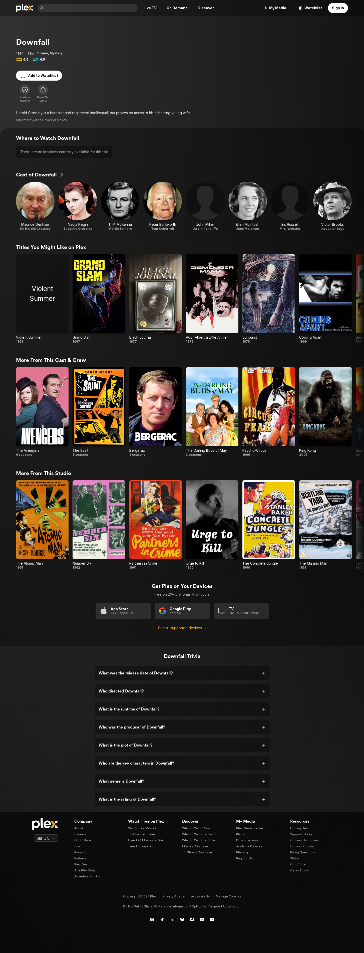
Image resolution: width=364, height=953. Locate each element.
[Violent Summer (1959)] (42, 299)
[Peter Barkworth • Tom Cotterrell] (162, 206)
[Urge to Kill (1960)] (212, 525)
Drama (42, 53)
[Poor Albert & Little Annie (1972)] (212, 299)
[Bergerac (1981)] (155, 411)
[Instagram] (152, 919)
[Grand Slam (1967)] (99, 299)
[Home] (25, 8)
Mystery (56, 53)
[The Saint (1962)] (99, 411)
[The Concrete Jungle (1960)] (268, 525)
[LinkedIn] (202, 919)
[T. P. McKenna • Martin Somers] (120, 206)
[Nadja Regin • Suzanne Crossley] (78, 206)
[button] (43, 94)
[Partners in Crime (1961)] (155, 525)
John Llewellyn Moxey (50, 120)
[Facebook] (192, 919)
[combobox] (91, 8)
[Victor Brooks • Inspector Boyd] (332, 206)
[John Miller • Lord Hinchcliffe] (205, 206)
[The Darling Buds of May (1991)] (212, 411)
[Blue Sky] (182, 919)
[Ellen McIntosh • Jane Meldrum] (247, 206)
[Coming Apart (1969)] (325, 299)
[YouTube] (212, 919)
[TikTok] (162, 919)
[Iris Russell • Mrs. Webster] (290, 206)
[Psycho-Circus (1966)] (268, 411)
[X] (172, 919)
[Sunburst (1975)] (268, 299)
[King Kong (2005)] (325, 411)
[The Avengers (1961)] (42, 411)
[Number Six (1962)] (99, 525)
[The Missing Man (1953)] (325, 525)
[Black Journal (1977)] (155, 299)
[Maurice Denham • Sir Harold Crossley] (35, 206)
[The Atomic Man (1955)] (42, 525)
